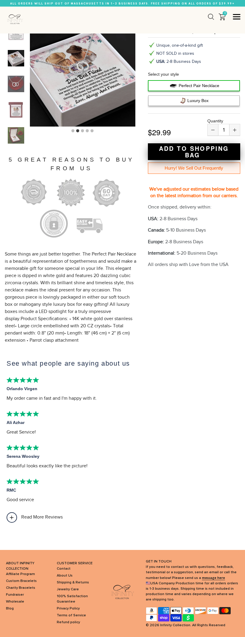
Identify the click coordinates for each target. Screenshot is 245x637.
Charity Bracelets (20, 588)
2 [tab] (77, 131)
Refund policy (68, 622)
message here (213, 578)
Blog (10, 608)
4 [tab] (87, 131)
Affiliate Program (20, 574)
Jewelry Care (68, 589)
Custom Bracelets (21, 581)
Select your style (163, 74)
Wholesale (15, 601)
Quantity (215, 120)
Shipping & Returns (73, 582)
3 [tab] (82, 131)
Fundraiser (15, 595)
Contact (64, 569)
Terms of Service (71, 615)
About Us (65, 575)
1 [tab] (73, 131)
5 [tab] (92, 131)
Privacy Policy (68, 608)
